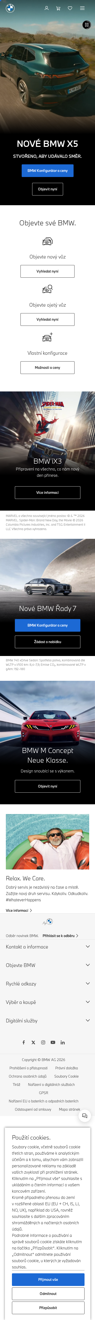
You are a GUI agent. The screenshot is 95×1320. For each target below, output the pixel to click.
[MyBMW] (47, 8)
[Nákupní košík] (59, 8)
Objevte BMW (20, 965)
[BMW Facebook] (23, 1043)
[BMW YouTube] (52, 1043)
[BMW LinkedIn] (62, 1043)
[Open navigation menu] (82, 8)
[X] (33, 1043)
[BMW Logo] (10, 8)
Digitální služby (22, 1021)
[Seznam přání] (70, 8)
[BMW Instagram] (43, 1043)
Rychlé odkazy (21, 984)
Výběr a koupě (21, 1002)
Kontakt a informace (27, 947)
